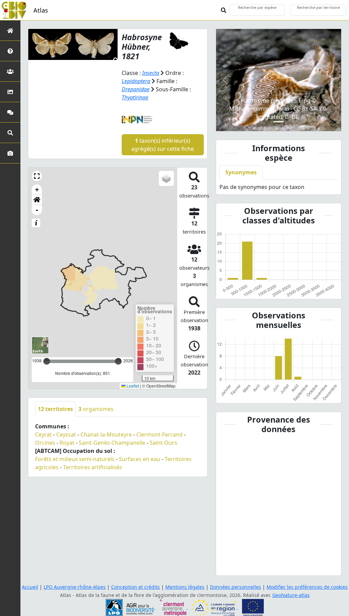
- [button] (37, 210)
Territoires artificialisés (92, 467)
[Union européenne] (253, 607)
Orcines (45, 442)
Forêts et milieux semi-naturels (75, 459)
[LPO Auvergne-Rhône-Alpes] (130, 607)
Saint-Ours (163, 442)
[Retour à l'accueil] (10, 30)
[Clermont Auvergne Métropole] (174, 607)
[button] (37, 176)
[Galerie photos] (10, 153)
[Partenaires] (10, 71)
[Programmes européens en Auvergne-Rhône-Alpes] (215, 607)
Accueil (30, 587)
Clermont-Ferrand (159, 434)
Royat (67, 442)
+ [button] (37, 189)
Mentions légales (184, 587)
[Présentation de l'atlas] (10, 51)
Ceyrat (43, 434)
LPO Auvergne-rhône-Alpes (75, 587)
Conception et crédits (135, 587)
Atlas (40, 10)
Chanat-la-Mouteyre (106, 434)
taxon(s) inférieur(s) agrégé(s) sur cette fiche (162, 145)
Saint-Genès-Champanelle (112, 442)
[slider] (118, 361)
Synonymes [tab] (241, 172)
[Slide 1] (278, 122)
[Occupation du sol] (10, 92)
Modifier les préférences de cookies (307, 587)
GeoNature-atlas (291, 595)
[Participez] (10, 112)
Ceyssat (66, 434)
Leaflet (132, 386)
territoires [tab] (55, 409)
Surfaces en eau (139, 459)
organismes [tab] (95, 409)
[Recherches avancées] (10, 133)
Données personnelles (235, 587)
